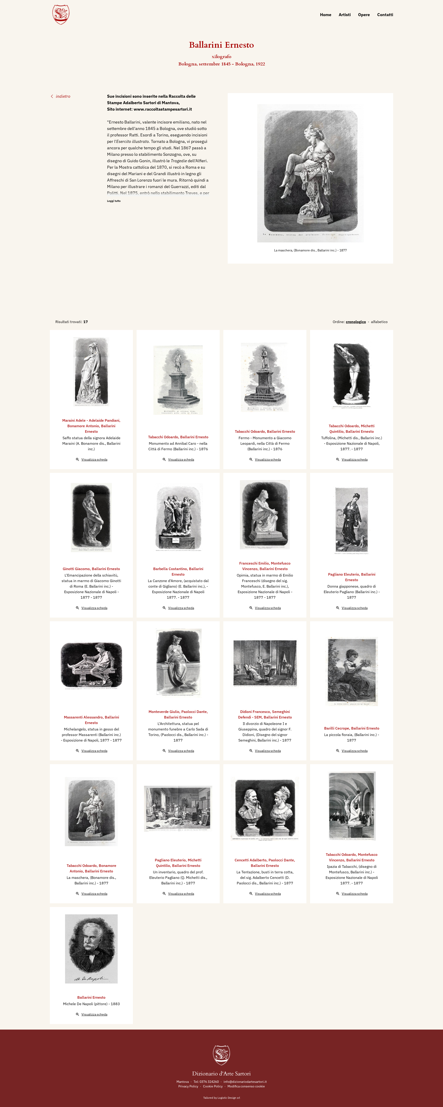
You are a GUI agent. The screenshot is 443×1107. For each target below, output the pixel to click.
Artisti (345, 14)
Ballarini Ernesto (194, 437)
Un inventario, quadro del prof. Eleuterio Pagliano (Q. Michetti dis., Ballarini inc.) (178, 877)
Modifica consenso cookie (246, 1086)
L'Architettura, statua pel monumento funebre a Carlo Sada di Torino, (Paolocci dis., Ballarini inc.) (178, 729)
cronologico (356, 321)
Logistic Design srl (229, 1097)
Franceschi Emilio (254, 563)
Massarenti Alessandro (83, 717)
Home (325, 14)
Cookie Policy (213, 1086)
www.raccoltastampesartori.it (163, 109)
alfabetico (379, 321)
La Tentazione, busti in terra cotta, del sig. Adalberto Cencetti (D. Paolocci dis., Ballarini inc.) (264, 877)
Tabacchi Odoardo (163, 437)
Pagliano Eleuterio (343, 574)
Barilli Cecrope (336, 728)
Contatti (385, 14)
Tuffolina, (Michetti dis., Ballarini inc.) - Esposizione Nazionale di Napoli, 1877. (351, 443)
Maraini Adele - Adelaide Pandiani (90, 420)
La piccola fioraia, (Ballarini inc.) (351, 734)
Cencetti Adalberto (250, 860)
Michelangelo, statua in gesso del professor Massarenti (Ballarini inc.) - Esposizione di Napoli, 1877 (91, 734)
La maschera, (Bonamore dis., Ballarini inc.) (305, 250)
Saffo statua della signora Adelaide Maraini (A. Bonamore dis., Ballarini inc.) (91, 443)
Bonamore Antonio (83, 426)
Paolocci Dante (194, 711)
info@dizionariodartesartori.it (245, 1082)
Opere (364, 14)
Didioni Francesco (255, 711)
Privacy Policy (188, 1086)
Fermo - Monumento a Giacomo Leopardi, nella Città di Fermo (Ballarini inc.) (265, 443)
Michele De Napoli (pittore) (85, 1003)
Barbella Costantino (170, 568)
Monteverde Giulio (164, 711)
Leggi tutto (114, 201)
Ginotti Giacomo (76, 568)
